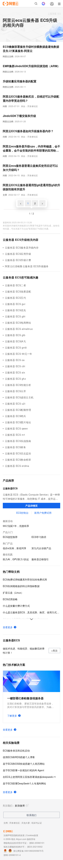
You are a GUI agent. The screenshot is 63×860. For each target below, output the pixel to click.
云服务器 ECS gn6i (16, 347)
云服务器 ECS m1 (15, 434)
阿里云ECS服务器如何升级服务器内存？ (28, 131)
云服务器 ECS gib (15, 335)
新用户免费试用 (42, 512)
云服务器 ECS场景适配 (18, 291)
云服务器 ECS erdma (17, 466)
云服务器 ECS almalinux (19, 329)
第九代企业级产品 (41, 548)
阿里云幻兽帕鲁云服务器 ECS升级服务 (27, 266)
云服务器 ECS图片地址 (18, 422)
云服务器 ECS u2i (15, 403)
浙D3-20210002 (35, 846)
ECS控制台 (22, 512)
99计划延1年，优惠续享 (16, 526)
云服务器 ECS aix (15, 372)
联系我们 (31, 815)
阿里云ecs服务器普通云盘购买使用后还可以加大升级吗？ (30, 168)
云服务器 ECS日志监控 (18, 453)
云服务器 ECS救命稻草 (18, 459)
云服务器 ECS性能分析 (18, 385)
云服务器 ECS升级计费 (18, 260)
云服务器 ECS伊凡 (15, 341)
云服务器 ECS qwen (16, 428)
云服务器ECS (10, 488)
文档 (6, 822)
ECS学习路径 (38, 537)
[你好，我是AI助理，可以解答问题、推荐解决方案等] (43, 3)
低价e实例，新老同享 (14, 548)
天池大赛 (25, 822)
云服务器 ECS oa (15, 360)
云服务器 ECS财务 (15, 447)
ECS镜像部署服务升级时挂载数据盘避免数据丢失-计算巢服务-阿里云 (31, 49)
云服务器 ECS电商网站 (18, 322)
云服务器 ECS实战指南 (18, 441)
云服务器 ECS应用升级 (18, 253)
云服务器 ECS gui (15, 304)
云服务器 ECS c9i (15, 366)
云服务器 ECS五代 (15, 297)
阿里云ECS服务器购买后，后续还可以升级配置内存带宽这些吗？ (31, 98)
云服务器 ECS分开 (15, 391)
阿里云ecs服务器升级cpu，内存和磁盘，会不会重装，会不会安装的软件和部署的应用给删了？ (31, 148)
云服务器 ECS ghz (15, 378)
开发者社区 (14, 822)
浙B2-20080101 (36, 842)
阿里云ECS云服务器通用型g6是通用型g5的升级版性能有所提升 (31, 187)
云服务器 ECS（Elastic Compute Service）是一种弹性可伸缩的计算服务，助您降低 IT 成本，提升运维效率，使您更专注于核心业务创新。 (31, 497)
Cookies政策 (32, 835)
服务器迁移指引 (40, 559)
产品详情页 (31, 505)
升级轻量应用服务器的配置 (19, 81)
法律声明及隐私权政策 (14, 835)
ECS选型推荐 (10, 537)
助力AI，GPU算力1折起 (16, 559)
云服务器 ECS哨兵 (15, 416)
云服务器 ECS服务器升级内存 (21, 247)
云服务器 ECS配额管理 (18, 409)
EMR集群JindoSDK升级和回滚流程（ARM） (31, 66)
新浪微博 (20, 805)
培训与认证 (36, 822)
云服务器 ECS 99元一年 (18, 353)
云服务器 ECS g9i (15, 316)
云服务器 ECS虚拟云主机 (19, 397)
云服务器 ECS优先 (15, 310)
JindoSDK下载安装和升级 (19, 116)
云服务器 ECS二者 (15, 285)
